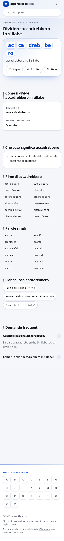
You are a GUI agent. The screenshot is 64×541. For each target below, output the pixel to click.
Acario (8, 261)
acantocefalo (12, 248)
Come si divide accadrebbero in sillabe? (28, 357)
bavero (42, 203)
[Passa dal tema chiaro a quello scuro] (57, 3)
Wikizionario (44, 529)
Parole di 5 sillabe (20, 287)
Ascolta (35, 69)
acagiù (37, 235)
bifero (41, 209)
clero (40, 190)
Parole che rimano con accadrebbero (30, 296)
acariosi (38, 261)
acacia (8, 235)
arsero (42, 196)
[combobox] (32, 12)
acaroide (39, 268)
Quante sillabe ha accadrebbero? (24, 336)
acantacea (10, 241)
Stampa (55, 69)
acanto (37, 241)
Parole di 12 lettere (20, 305)
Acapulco (39, 248)
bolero (42, 216)
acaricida (39, 255)
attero (12, 203)
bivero (13, 216)
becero (13, 209)
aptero (13, 196)
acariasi (9, 255)
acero (12, 183)
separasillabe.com (12, 22)
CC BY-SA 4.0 (16, 532)
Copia (16, 69)
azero (41, 183)
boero (12, 190)
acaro (8, 268)
